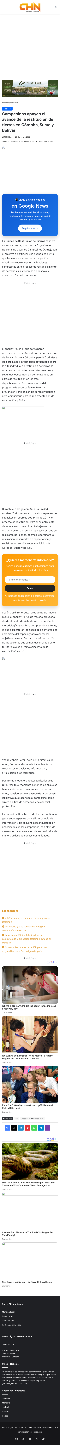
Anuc (16, 1119)
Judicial (5, 1407)
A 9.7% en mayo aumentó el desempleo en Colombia (26, 920)
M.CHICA (7, 137)
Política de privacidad (11, 1325)
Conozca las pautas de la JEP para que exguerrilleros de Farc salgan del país (24, 949)
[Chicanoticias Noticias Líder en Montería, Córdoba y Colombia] (30, 7)
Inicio (6, 102)
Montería (6, 1403)
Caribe (5, 1416)
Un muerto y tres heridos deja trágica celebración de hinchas (23, 928)
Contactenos (8, 1320)
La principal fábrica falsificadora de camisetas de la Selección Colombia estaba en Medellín (26, 939)
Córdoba (6, 1398)
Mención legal (8, 1312)
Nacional (14, 102)
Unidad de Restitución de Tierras (32, 1119)
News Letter (7, 1316)
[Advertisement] (30, 48)
